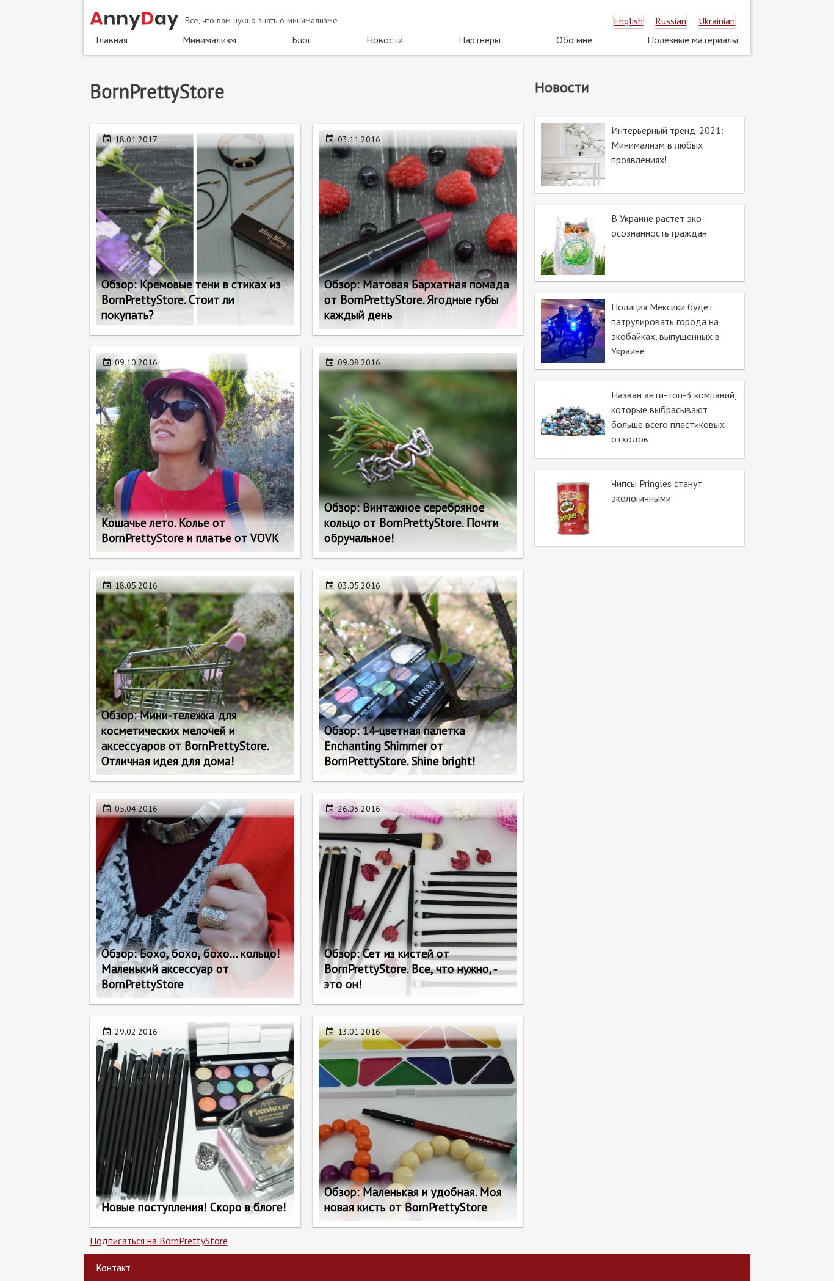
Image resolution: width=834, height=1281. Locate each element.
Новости (384, 40)
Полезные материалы (692, 40)
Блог (301, 40)
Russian (670, 21)
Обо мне (574, 40)
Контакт (113, 1267)
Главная (112, 40)
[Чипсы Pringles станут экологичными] (639, 508)
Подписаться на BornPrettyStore (159, 1241)
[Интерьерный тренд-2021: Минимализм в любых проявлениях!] (639, 155)
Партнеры (480, 40)
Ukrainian (716, 21)
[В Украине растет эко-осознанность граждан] (639, 243)
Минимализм (209, 40)
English (628, 21)
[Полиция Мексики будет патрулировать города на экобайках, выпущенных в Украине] (639, 331)
